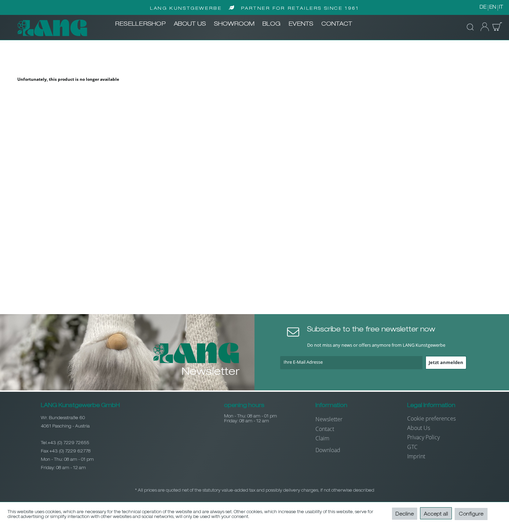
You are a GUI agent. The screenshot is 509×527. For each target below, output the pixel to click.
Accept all (436, 514)
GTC (412, 447)
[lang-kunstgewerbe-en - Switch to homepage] (52, 27)
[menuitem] (140, 24)
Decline (404, 514)
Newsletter (328, 419)
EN (492, 7)
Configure (471, 514)
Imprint (416, 456)
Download (327, 450)
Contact (324, 429)
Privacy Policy (423, 437)
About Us (418, 428)
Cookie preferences (431, 418)
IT (501, 7)
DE (483, 7)
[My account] (482, 27)
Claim (322, 438)
